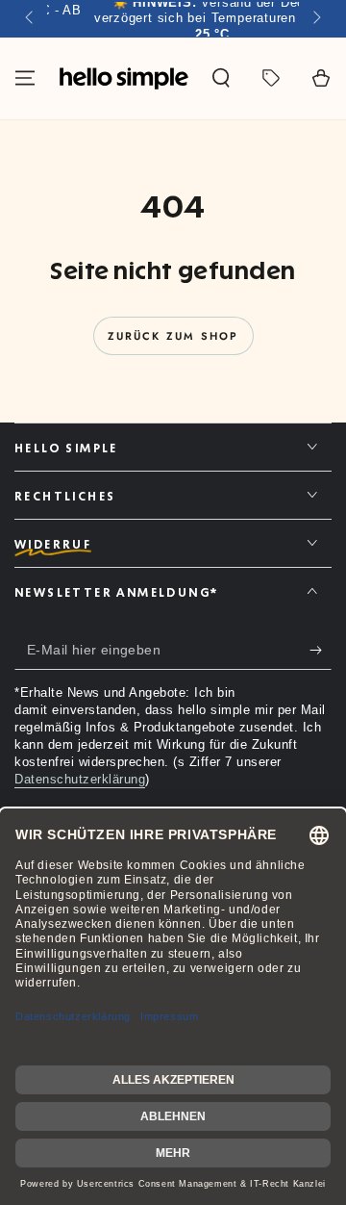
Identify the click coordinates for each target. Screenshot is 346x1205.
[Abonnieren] (320, 650)
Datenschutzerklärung (79, 779)
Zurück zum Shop (173, 336)
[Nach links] (30, 19)
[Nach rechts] (315, 19)
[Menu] (25, 78)
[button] (221, 78)
